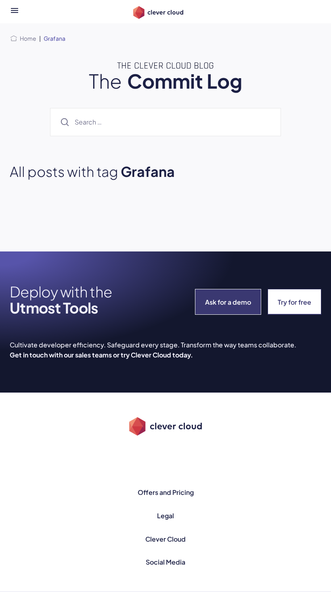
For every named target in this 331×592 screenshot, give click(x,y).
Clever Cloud (165, 539)
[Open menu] (14, 11)
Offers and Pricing (166, 492)
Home (28, 38)
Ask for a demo (228, 302)
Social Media (165, 562)
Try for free (294, 302)
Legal (165, 515)
